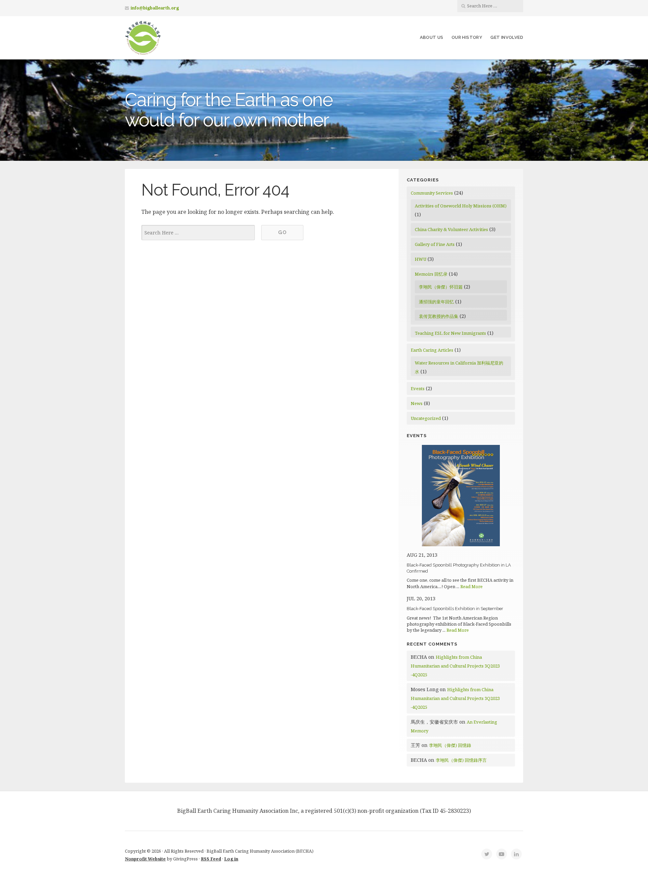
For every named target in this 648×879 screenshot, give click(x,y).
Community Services (432, 193)
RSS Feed (211, 859)
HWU (420, 259)
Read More (471, 586)
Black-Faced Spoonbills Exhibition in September (455, 608)
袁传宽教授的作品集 (438, 316)
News (417, 403)
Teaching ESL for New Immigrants (450, 333)
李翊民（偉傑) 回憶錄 (450, 745)
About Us (431, 37)
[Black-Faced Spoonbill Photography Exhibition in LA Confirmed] (461, 544)
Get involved (506, 37)
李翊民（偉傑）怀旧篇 (441, 287)
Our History (467, 37)
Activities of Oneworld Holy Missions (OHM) (461, 206)
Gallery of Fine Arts (435, 244)
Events (418, 388)
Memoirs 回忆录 (431, 274)
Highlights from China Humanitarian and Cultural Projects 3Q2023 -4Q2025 (455, 666)
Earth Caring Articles (432, 350)
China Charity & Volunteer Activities (451, 229)
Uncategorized (426, 418)
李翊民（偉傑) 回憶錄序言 (461, 760)
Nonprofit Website (145, 859)
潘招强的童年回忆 (436, 302)
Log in (231, 859)
